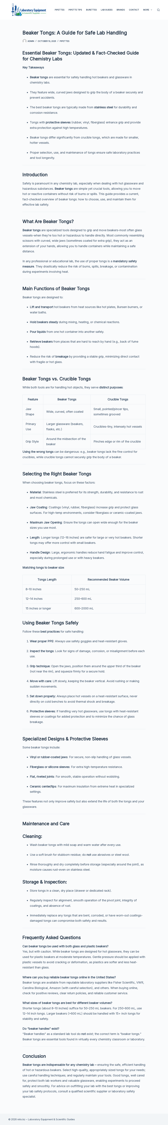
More (146, 10)
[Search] (158, 10)
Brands (121, 10)
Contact (134, 10)
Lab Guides (107, 10)
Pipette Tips (75, 10)
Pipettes (59, 10)
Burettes (91, 10)
